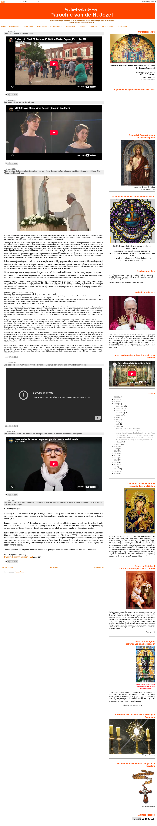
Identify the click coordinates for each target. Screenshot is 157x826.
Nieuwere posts (7, 567)
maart (118, 426)
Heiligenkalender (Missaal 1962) (21, 26)
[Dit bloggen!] (10, 94)
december (120, 406)
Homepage (54, 567)
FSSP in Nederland (107, 26)
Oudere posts (99, 567)
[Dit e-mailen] (8, 94)
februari (119, 442)
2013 (116, 464)
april (118, 424)
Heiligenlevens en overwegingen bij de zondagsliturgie (56, 26)
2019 (116, 451)
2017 (116, 455)
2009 (116, 473)
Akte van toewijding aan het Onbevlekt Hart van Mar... (135, 433)
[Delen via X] (13, 94)
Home (3, 26)
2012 (116, 467)
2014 (116, 462)
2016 (116, 458)
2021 (116, 446)
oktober (119, 410)
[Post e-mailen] (5, 94)
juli (117, 417)
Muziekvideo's (123, 26)
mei (117, 422)
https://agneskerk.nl (148, 79)
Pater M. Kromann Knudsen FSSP (18, 557)
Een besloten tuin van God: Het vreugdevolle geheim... (135, 435)
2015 (116, 460)
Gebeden (83, 26)
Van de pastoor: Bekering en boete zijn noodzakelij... (135, 440)
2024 (116, 399)
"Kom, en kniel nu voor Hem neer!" (19, 34)
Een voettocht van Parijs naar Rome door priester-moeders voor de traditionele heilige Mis (43, 434)
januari (118, 444)
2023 (116, 401)
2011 (116, 469)
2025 (116, 397)
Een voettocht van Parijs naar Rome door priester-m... (135, 437)
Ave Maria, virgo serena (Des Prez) (19, 102)
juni (117, 419)
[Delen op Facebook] (15, 94)
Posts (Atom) (19, 572)
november (120, 408)
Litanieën (93, 26)
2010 (116, 471)
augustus (119, 415)
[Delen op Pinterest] (17, 94)
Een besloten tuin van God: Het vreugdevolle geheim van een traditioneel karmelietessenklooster (46, 365)
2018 (116, 453)
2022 (116, 404)
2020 (116, 449)
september (120, 413)
